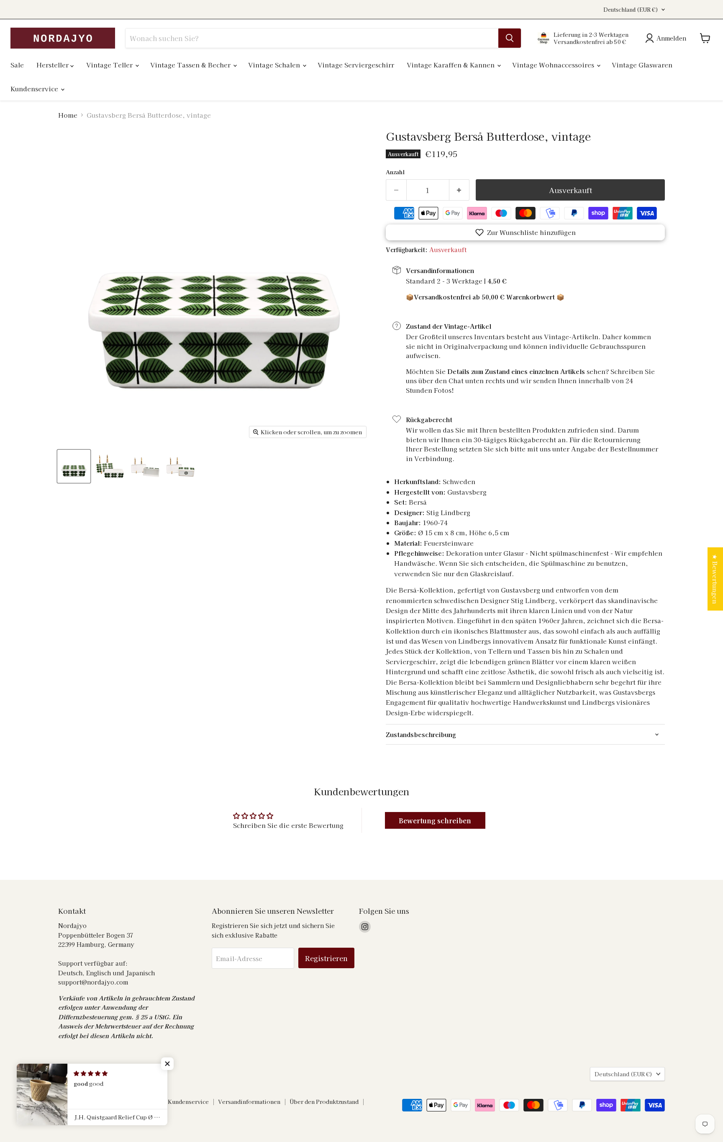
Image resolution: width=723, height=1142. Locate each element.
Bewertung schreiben (435, 820)
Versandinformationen (249, 1102)
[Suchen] (509, 38)
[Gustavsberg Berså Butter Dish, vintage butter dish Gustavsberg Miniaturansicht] (73, 466)
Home (67, 115)
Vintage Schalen (275, 64)
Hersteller (53, 64)
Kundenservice (35, 88)
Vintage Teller (110, 64)
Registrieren (326, 958)
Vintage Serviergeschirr (356, 64)
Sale (17, 64)
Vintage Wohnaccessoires (554, 64)
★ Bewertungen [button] (715, 579)
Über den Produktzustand (324, 1102)
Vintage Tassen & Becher (191, 64)
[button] (525, 232)
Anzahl (395, 172)
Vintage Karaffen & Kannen (451, 64)
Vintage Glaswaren (642, 64)
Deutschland (630, 9)
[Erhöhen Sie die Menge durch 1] (459, 190)
